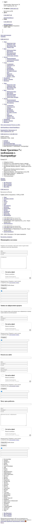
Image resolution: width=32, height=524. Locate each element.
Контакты (6, 80)
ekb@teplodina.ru (8, 24)
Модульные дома (11, 46)
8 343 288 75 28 (8, 15)
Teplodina (3, 36)
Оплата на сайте (15, 124)
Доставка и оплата (12, 71)
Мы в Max (6, 186)
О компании (10, 64)
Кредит (6, 209)
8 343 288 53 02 (8, 21)
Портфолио (10, 68)
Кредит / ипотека (8, 79)
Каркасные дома (11, 43)
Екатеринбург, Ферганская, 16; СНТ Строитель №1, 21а (9, 130)
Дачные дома (10, 47)
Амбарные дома (11, 44)
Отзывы (9, 66)
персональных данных (14, 282)
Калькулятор (7, 208)
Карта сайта (7, 214)
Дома (5, 41)
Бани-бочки (10, 51)
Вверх (2, 522)
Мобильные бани (11, 50)
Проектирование (11, 58)
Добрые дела (10, 75)
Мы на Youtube (8, 184)
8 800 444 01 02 (14, 8)
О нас (5, 62)
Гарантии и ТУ (11, 65)
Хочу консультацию (6, 35)
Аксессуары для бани (12, 55)
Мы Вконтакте (7, 182)
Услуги (5, 57)
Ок (25, 521)
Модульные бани (11, 53)
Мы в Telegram (7, 185)
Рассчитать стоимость (6, 237)
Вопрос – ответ (11, 76)
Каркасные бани (11, 54)
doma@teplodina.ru (8, 17)
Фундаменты (10, 61)
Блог (8, 72)
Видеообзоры (10, 69)
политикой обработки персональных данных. (13, 521)
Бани (5, 48)
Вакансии (9, 73)
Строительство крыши (13, 60)
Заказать (3, 178)
